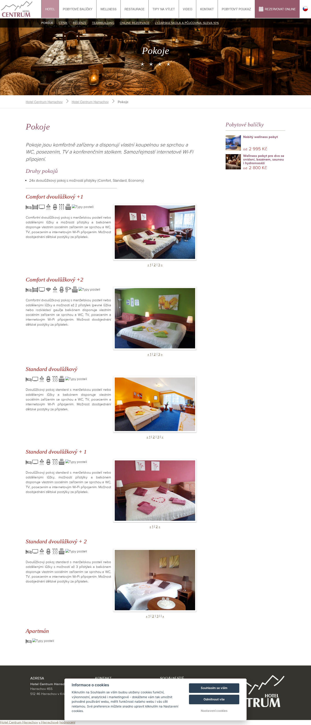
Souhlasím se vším (214, 688)
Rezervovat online (280, 9)
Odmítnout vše (214, 699)
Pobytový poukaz (236, 9)
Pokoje (47, 23)
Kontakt (207, 9)
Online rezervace (134, 23)
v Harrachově (49, 722)
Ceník (63, 23)
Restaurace (135, 9)
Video (187, 9)
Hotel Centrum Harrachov (44, 102)
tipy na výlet (164, 9)
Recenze (80, 23)
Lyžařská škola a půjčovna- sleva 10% (187, 23)
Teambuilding (103, 23)
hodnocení (67, 722)
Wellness (108, 9)
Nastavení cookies (214, 710)
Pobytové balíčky (77, 9)
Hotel (50, 9)
